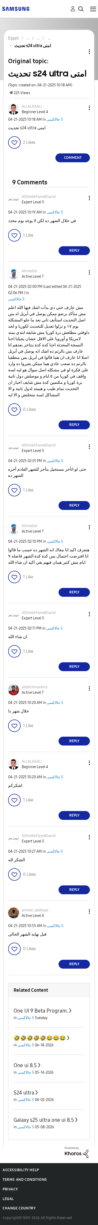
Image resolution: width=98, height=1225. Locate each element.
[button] (80, 108)
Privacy (10, 1189)
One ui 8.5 (25, 1065)
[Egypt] (15, 8)
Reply (74, 250)
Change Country (19, 1208)
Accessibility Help (21, 1170)
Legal (8, 1199)
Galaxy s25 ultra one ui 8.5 (44, 1120)
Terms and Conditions (25, 1179)
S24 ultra (24, 1093)
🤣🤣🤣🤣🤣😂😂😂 (40, 1038)
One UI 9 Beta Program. (41, 1011)
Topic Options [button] (80, 52)
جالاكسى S (55, 119)
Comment (73, 157)
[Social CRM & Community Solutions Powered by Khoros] (76, 1152)
